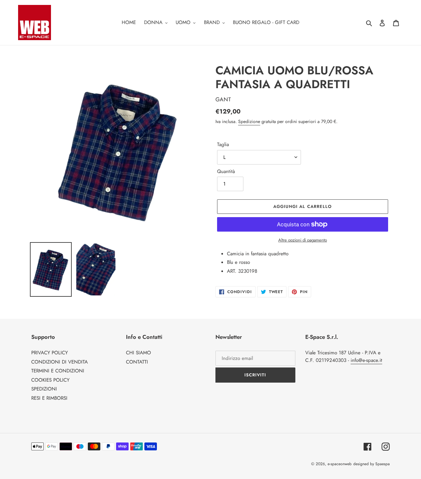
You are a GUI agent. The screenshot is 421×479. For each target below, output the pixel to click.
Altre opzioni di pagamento (302, 240)
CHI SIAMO (138, 352)
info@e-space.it (366, 360)
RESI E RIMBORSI (49, 398)
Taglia (223, 144)
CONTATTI (137, 362)
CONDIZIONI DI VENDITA (59, 362)
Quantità (226, 171)
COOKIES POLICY (50, 380)
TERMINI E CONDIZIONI (57, 370)
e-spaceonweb (340, 464)
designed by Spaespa (371, 464)
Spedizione (249, 121)
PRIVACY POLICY (49, 352)
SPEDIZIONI (44, 388)
